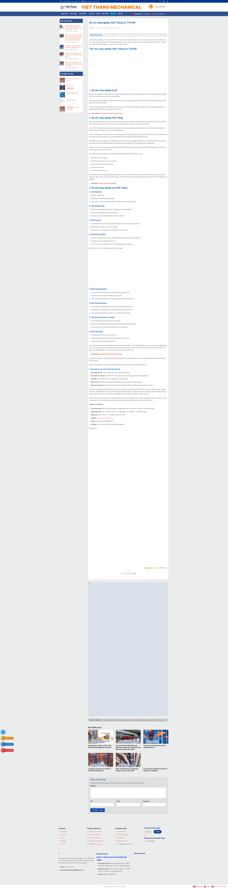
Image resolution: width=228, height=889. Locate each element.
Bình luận (93, 786)
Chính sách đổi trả (94, 835)
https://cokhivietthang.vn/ (105, 418)
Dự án (98, 14)
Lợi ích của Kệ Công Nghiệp (107, 183)
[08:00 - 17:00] (167, 1)
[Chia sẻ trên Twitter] (125, 573)
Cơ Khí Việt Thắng (113, 28)
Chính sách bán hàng (95, 831)
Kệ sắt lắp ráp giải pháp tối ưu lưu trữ (110, 113)
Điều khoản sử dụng (95, 844)
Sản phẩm (82, 14)
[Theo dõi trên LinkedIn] (153, 841)
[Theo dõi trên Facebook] (145, 841)
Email (118, 801)
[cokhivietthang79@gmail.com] (164, 1)
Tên (91, 801)
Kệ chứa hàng (121, 831)
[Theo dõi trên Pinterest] (151, 841)
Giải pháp (105, 14)
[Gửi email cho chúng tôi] (149, 841)
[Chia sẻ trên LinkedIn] (134, 573)
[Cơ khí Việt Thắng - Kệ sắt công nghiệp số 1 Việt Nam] (68, 7)
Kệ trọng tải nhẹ (122, 841)
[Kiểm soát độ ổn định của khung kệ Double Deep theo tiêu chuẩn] (128, 760)
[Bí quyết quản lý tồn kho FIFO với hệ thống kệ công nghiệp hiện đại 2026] (100, 737)
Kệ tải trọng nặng (122, 835)
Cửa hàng (129, 844)
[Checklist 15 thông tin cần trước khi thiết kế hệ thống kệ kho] (100, 760)
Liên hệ (120, 14)
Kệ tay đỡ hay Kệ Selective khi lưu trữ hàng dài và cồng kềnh (155, 769)
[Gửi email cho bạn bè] (128, 573)
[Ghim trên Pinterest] (131, 573)
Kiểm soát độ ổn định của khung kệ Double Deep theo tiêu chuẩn (74, 63)
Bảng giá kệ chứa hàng (125, 720)
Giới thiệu (73, 14)
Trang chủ (64, 14)
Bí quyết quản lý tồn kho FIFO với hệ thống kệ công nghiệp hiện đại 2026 (73, 27)
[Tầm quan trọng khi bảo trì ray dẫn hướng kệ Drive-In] (155, 737)
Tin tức (113, 14)
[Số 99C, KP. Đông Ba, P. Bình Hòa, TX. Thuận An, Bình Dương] (160, 1)
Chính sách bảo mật (95, 838)
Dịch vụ (91, 14)
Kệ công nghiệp (106, 720)
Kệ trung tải (159, 720)
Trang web (146, 801)
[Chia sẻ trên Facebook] (121, 573)
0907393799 (160, 7)
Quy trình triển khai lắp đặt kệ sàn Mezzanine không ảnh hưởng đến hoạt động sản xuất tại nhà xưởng (73, 37)
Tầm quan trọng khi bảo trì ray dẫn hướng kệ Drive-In (73, 46)
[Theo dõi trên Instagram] (147, 841)
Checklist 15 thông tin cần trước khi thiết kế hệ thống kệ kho (73, 54)
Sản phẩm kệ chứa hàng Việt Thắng (110, 354)
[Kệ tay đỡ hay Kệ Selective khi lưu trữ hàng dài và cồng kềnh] (155, 760)
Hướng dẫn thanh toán (96, 841)
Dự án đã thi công (144, 720)
